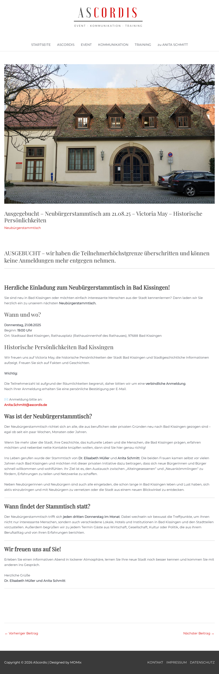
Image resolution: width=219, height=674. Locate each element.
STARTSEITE (41, 45)
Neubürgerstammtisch (22, 228)
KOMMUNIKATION (113, 45)
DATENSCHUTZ (202, 662)
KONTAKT (155, 662)
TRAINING (143, 45)
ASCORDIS (65, 45)
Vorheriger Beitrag (21, 633)
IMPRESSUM (176, 662)
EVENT (86, 45)
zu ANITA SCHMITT (173, 45)
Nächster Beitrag (198, 633)
